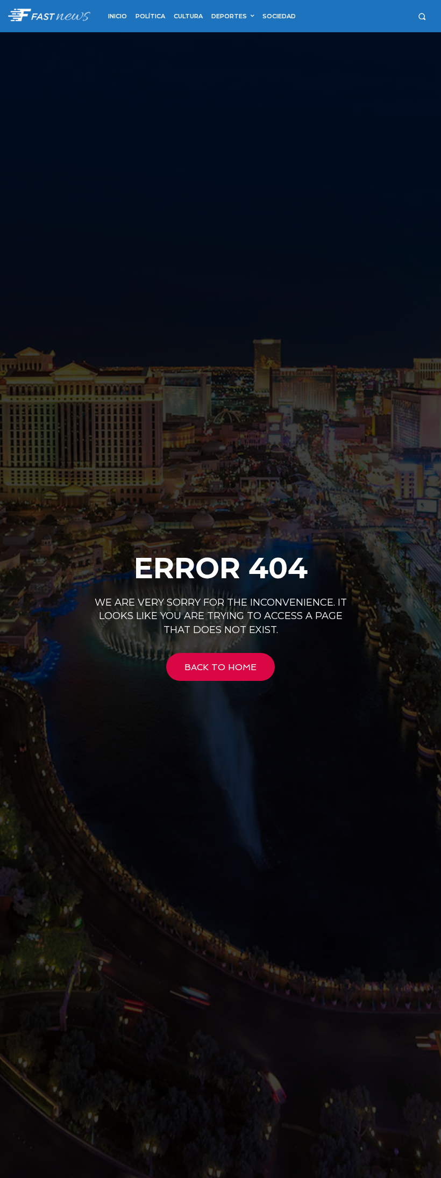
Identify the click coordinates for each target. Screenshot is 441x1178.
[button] (422, 16)
